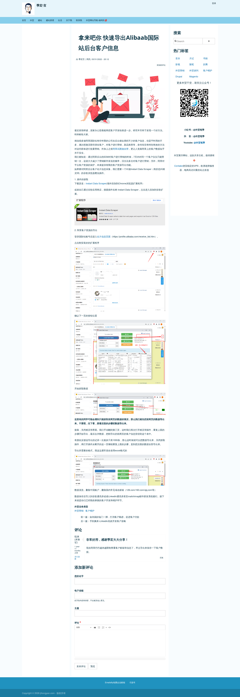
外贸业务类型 (81, 506)
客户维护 (89, 510)
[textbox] (120, 643)
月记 (191, 58)
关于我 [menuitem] (69, 20)
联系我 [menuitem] (79, 20)
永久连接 (77, 557)
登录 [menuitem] (214, 3)
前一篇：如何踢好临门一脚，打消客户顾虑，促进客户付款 (110, 516)
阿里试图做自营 (120, 148)
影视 (178, 64)
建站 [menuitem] (40, 20)
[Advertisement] (194, 196)
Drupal (179, 76)
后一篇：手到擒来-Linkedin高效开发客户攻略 (103, 521)
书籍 (205, 58)
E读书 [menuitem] (132, 682)
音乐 (178, 58)
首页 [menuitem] (24, 20)
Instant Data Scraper (96, 183)
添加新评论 (161, 65)
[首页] (28, 8)
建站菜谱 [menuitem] (50, 20)
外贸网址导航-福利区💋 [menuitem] (96, 20)
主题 (76, 608)
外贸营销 (79, 510)
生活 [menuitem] (60, 20)
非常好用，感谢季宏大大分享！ (107, 539)
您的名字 (79, 576)
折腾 (205, 64)
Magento (193, 76)
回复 (161, 557)
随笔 (191, 64)
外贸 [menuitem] (32, 20)
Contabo (178, 165)
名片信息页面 (103, 236)
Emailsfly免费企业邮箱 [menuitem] (115, 682)
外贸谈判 (193, 70)
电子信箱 (79, 590)
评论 (76, 622)
